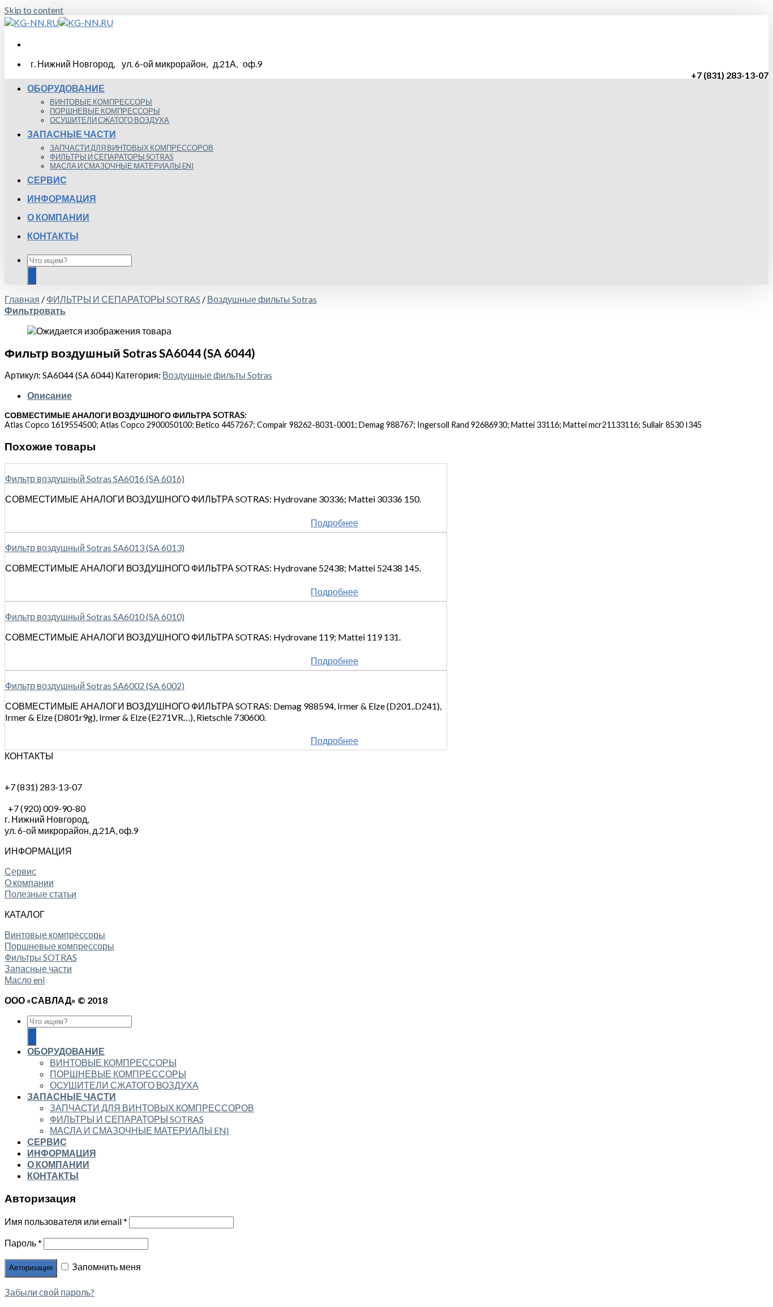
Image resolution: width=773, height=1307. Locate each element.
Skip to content (34, 10)
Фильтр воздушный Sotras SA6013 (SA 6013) (94, 547)
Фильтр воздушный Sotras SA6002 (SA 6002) (94, 685)
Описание (49, 395)
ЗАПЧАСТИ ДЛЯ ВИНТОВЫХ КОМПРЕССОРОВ (131, 147)
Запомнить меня (105, 1266)
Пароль (23, 1242)
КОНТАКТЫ (53, 235)
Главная (22, 299)
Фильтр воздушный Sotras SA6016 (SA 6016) (94, 478)
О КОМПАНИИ (58, 217)
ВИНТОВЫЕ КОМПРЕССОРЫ (101, 101)
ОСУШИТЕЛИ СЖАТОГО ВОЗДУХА (109, 119)
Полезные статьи (40, 893)
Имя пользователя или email (66, 1221)
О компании (29, 882)
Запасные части (38, 968)
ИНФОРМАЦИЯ (61, 198)
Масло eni (25, 979)
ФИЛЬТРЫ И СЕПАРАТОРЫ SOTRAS (111, 156)
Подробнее (334, 522)
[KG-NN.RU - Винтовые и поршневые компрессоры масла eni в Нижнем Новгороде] (59, 22)
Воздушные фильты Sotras (262, 299)
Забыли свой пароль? (50, 1292)
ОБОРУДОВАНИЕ (66, 88)
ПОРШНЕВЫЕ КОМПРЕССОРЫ (105, 110)
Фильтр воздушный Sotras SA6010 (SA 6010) (94, 616)
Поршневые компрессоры (59, 945)
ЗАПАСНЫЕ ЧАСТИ (71, 133)
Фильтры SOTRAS (41, 957)
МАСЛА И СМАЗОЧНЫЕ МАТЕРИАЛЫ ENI (122, 165)
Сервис (20, 871)
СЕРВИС (47, 179)
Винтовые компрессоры (55, 934)
